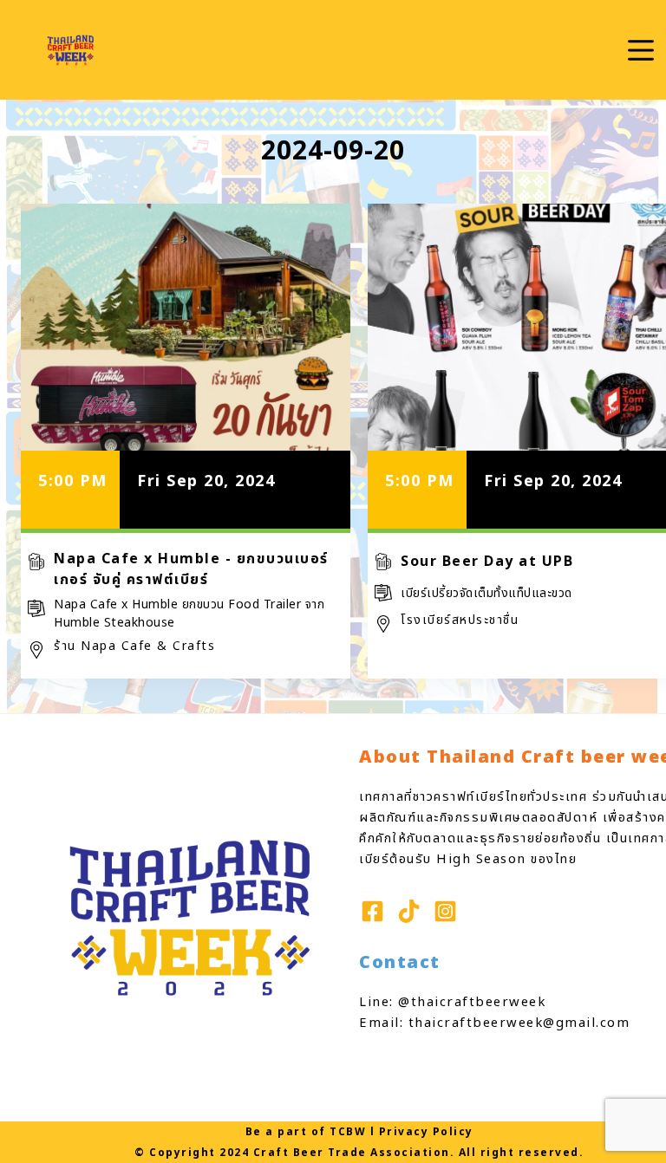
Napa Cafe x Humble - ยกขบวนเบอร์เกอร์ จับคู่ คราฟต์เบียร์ (191, 569)
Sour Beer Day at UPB (487, 561)
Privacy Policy (426, 1132)
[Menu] (641, 50)
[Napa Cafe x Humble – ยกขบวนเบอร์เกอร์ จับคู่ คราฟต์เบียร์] (185, 327)
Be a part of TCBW (306, 1132)
